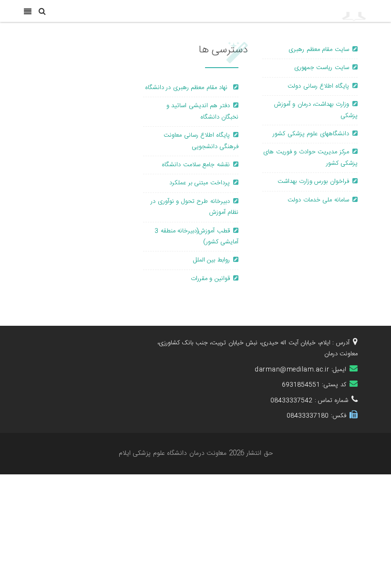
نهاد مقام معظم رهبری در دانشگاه (187, 87)
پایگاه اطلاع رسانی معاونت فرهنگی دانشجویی (201, 140)
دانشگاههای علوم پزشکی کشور (311, 134)
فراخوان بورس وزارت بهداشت (313, 181)
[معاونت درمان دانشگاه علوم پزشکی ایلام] (315, 11)
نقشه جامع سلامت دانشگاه (196, 165)
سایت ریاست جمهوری (321, 67)
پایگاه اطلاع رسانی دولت (318, 86)
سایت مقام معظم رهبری (318, 49)
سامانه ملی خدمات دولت (318, 200)
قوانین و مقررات (210, 278)
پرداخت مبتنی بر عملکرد (199, 183)
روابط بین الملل (211, 260)
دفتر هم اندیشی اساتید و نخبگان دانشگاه (202, 111)
